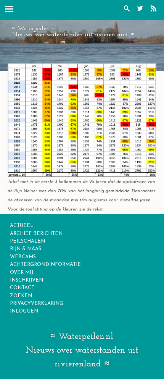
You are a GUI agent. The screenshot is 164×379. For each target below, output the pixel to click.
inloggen (24, 311)
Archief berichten (36, 233)
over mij (21, 272)
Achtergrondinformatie (45, 264)
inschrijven (26, 280)
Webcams (23, 256)
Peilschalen (27, 241)
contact (22, 287)
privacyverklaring (36, 303)
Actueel (21, 225)
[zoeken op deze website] (128, 10)
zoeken (21, 295)
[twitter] (142, 10)
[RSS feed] (155, 10)
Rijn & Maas (25, 248)
